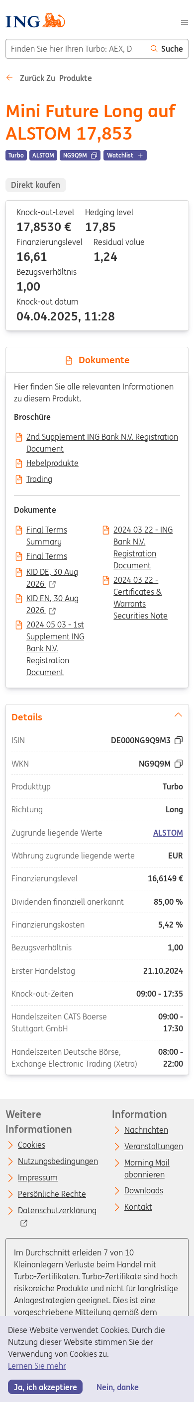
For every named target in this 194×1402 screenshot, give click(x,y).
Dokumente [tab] (102, 360)
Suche (172, 49)
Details (26, 717)
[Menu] (185, 21)
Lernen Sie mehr (37, 1366)
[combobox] (75, 48)
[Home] (35, 21)
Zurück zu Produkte (55, 78)
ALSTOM (168, 833)
